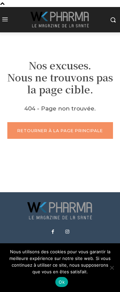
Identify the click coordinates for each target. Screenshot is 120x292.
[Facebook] (53, 232)
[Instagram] (67, 232)
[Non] (111, 267)
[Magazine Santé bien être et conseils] (60, 19)
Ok (62, 282)
